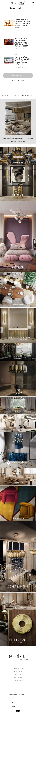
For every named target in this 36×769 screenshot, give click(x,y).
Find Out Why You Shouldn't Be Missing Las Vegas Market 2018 (22, 61)
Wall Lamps (18, 677)
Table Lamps (18, 674)
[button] (33, 124)
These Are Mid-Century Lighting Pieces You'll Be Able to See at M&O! (22, 23)
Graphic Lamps (18, 680)
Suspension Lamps (18, 668)
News (15, 17)
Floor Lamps (18, 671)
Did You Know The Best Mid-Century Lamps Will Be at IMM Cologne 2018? (21, 42)
